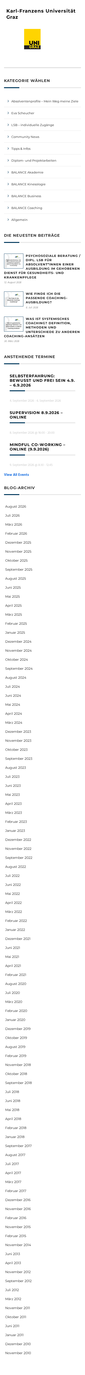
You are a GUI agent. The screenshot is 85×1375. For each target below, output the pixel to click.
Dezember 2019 (18, 1029)
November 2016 (18, 1209)
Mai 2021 (12, 957)
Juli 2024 (12, 686)
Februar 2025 (16, 623)
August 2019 (15, 1047)
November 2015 (18, 1227)
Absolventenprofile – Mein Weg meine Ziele (44, 101)
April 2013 (13, 1263)
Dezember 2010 (18, 1344)
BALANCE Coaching (26, 208)
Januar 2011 (14, 1335)
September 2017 (18, 1146)
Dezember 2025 (18, 542)
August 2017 (15, 1155)
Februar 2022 (16, 921)
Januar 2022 (15, 930)
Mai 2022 (12, 894)
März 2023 (13, 812)
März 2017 (13, 1182)
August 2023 (15, 767)
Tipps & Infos (20, 148)
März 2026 (13, 524)
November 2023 (18, 740)
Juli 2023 (12, 776)
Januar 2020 (15, 1020)
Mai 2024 (12, 704)
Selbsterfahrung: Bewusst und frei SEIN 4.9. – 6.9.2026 (42, 380)
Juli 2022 (12, 876)
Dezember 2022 (18, 840)
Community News (25, 137)
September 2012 (18, 1281)
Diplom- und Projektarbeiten (33, 160)
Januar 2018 (15, 1137)
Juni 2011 (12, 1326)
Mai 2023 (12, 794)
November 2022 (18, 849)
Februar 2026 (16, 533)
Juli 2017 (12, 1164)
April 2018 (13, 1119)
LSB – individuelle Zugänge (32, 125)
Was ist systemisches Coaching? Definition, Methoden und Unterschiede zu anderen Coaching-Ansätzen (42, 327)
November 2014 (18, 1245)
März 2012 (13, 1299)
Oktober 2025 (16, 560)
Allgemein (19, 220)
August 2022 (15, 867)
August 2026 (15, 506)
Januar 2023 (15, 831)
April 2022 (13, 903)
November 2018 (18, 1065)
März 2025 (13, 614)
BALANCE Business (26, 196)
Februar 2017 (15, 1191)
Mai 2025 (12, 596)
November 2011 (17, 1308)
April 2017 (13, 1173)
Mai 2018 (12, 1110)
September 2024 (19, 668)
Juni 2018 (12, 1101)
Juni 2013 (12, 1254)
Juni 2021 (12, 948)
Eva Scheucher (22, 113)
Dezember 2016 (18, 1200)
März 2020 (13, 1002)
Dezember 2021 (17, 939)
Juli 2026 (12, 515)
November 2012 (18, 1272)
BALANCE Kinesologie (28, 184)
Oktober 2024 (16, 659)
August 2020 (15, 984)
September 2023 (18, 758)
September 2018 (18, 1083)
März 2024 (13, 722)
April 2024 (13, 713)
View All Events (16, 475)
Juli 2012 (12, 1290)
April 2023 (13, 803)
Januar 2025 (15, 632)
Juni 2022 (13, 885)
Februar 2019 (15, 1056)
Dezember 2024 (18, 641)
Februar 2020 (16, 1011)
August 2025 (15, 578)
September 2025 (18, 569)
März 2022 (13, 912)
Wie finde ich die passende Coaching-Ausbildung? (47, 298)
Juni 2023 (13, 785)
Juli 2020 (12, 993)
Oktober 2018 (16, 1074)
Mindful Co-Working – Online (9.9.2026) (37, 446)
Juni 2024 (13, 695)
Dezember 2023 (18, 731)
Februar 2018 (15, 1128)
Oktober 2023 (16, 749)
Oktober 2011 (15, 1317)
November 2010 (18, 1353)
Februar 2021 (15, 975)
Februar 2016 (15, 1218)
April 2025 (13, 605)
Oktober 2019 (16, 1038)
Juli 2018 (12, 1092)
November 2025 (18, 551)
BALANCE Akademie (27, 172)
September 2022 (18, 858)
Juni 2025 (13, 587)
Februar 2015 (15, 1236)
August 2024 (15, 677)
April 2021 (13, 966)
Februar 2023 (16, 822)
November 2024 (18, 650)
